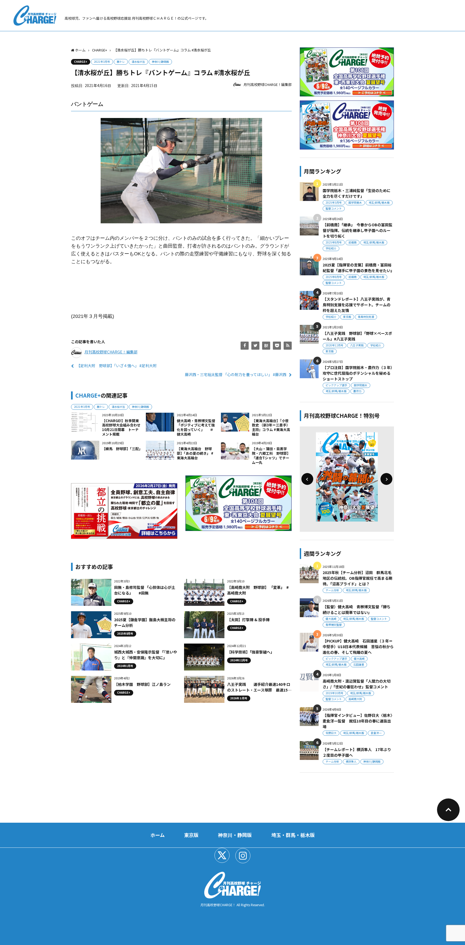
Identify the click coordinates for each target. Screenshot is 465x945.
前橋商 (352, 242)
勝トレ (121, 62)
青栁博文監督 (334, 625)
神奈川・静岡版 (235, 834)
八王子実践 (357, 345)
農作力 (357, 391)
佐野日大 (331, 733)
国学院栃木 (355, 202)
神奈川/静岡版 (160, 62)
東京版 (347, 317)
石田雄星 (358, 664)
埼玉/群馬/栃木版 (379, 202)
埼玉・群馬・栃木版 (293, 834)
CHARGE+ (80, 62)
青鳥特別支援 (366, 317)
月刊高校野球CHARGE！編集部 (268, 84)
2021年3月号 (102, 62)
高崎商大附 (355, 699)
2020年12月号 (334, 345)
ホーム (157, 834)
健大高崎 (331, 619)
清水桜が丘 (138, 62)
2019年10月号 (334, 693)
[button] (307, 479)
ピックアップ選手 (336, 385)
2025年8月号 (334, 242)
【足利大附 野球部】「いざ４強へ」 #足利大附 (116, 365)
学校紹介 (331, 248)
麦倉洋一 (376, 733)
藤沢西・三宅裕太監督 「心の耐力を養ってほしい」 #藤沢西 (235, 374)
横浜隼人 (351, 761)
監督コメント (334, 208)
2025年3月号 (334, 202)
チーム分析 (332, 590)
